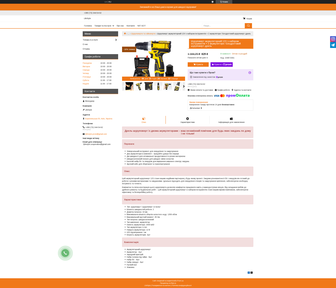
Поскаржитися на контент (161, 285)
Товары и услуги (90, 40)
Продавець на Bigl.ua (168, 283)
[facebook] (249, 273)
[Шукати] (248, 25)
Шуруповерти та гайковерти (143, 34)
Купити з (218, 64)
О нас (85, 44)
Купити (199, 64)
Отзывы (86, 49)
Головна (88, 26)
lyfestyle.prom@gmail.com (96, 134)
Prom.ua (180, 281)
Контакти (131, 26)
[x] (252, 273)
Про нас (120, 26)
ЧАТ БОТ (141, 26)
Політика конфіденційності (182, 285)
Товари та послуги (102, 26)
